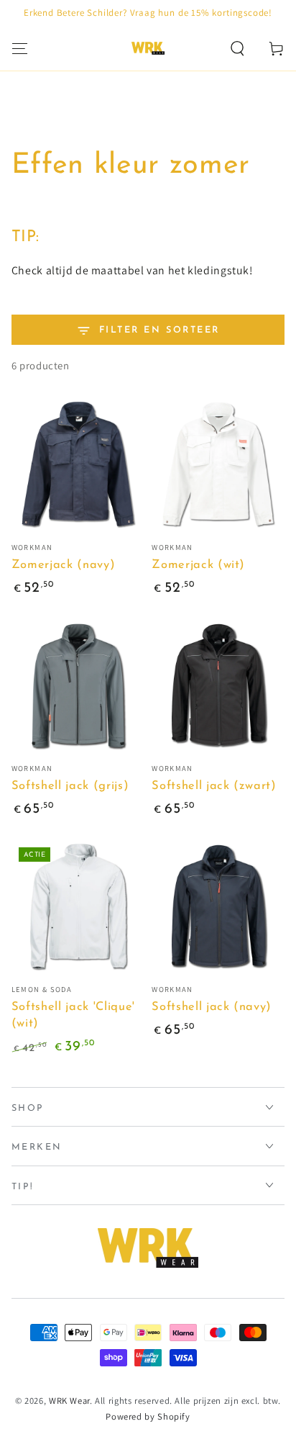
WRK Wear (69, 1400)
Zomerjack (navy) (63, 565)
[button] (237, 48)
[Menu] (20, 48)
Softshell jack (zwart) (214, 786)
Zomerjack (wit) (198, 565)
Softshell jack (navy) (212, 1007)
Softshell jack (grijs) (70, 786)
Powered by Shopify (148, 1416)
